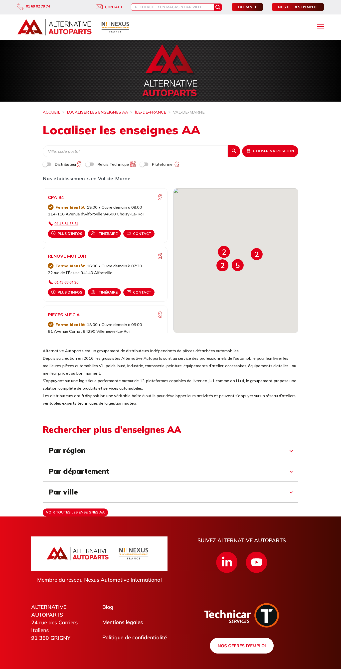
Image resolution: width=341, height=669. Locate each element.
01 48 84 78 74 (66, 223)
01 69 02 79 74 (38, 6)
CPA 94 (56, 197)
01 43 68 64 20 (66, 282)
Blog (107, 607)
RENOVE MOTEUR (67, 256)
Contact (114, 7)
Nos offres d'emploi (298, 7)
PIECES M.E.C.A (64, 315)
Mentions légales (122, 622)
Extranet (247, 7)
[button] (238, 265)
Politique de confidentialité (134, 637)
